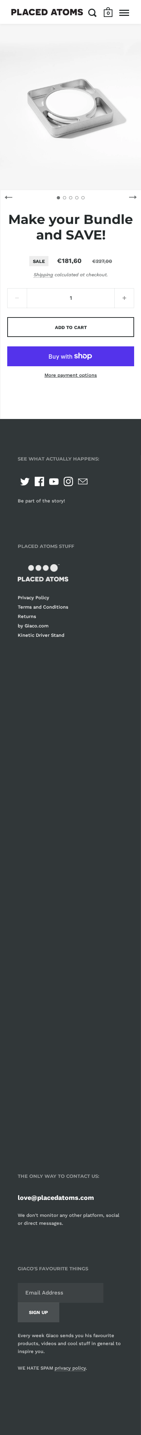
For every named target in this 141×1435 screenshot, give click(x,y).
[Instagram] (68, 481)
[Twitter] (25, 481)
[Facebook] (39, 481)
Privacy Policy (33, 597)
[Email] (82, 481)
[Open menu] (124, 13)
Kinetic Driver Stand (41, 635)
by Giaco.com (33, 625)
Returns (27, 616)
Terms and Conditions (43, 607)
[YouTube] (54, 481)
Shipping (43, 274)
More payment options (70, 375)
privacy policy (70, 1368)
